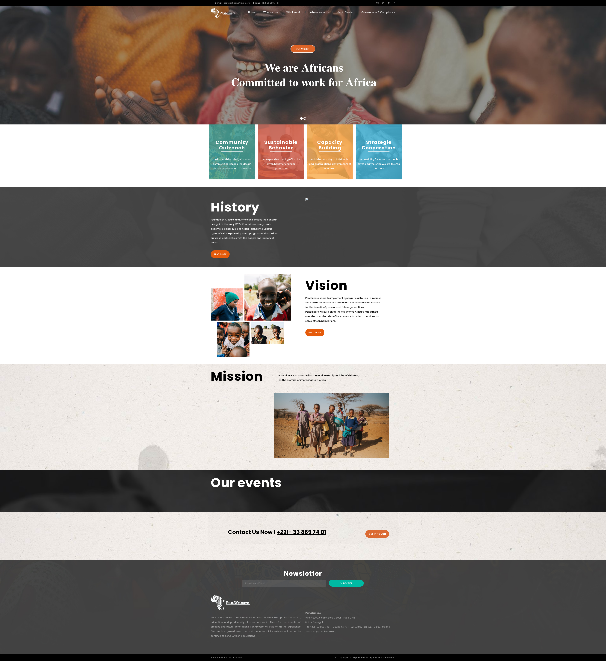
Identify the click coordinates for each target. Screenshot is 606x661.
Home (251, 12)
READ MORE (220, 254)
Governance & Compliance (378, 12)
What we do (293, 12)
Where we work (319, 12)
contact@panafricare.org (232, 2)
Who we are (270, 12)
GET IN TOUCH (377, 534)
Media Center (345, 12)
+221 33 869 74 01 (266, 2)
